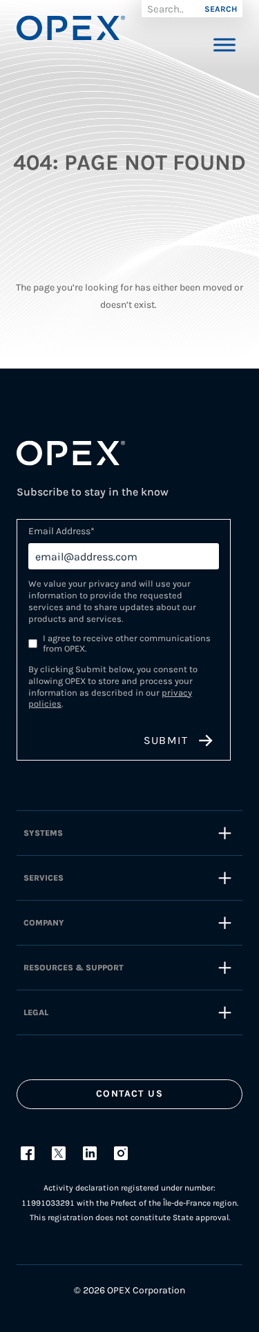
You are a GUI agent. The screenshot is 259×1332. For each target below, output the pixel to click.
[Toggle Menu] (224, 44)
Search (220, 9)
